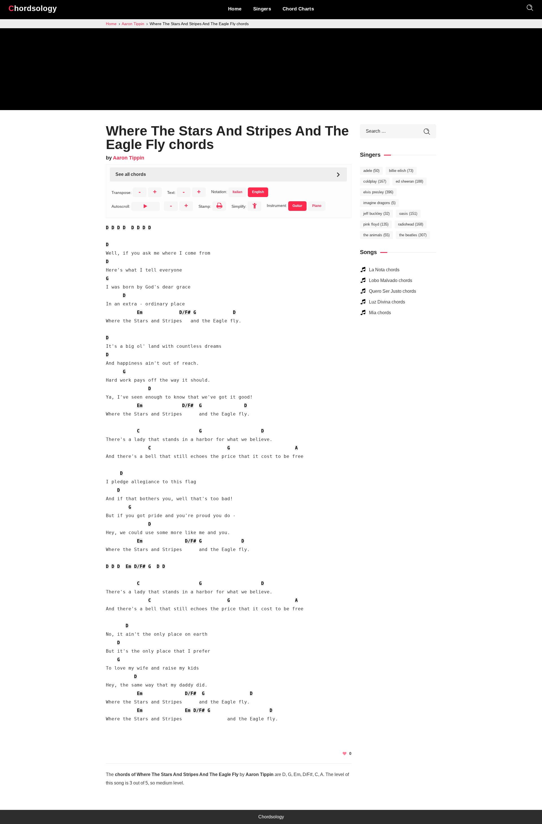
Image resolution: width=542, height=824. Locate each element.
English (258, 192)
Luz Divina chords (387, 302)
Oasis (408, 213)
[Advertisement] (271, 70)
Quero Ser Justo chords (392, 291)
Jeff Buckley (376, 213)
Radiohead (410, 224)
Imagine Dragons (379, 203)
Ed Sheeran (409, 181)
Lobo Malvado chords (390, 280)
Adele (371, 171)
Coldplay (374, 181)
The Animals (376, 235)
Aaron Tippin (128, 158)
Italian (237, 192)
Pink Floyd (375, 224)
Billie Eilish (401, 171)
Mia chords (380, 312)
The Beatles (413, 235)
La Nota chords (384, 269)
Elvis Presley (378, 192)
